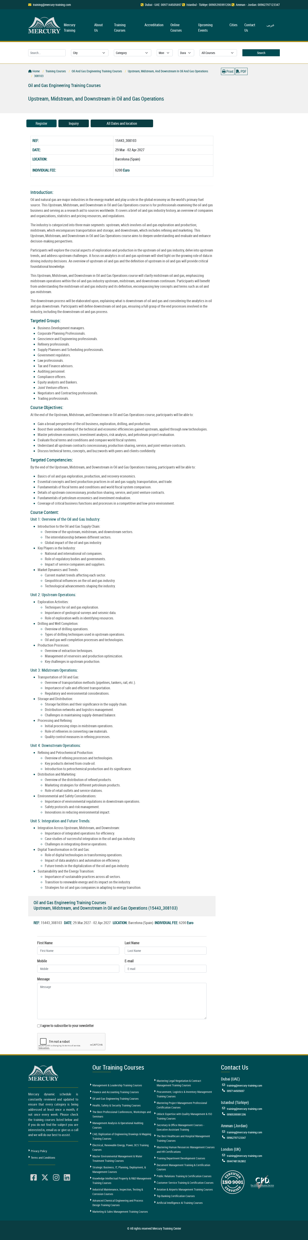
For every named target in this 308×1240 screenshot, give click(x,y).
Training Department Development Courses (181, 1158)
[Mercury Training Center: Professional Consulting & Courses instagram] (56, 1177)
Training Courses (120, 27)
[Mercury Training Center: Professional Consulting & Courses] (45, 24)
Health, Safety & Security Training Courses (116, 1105)
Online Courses (176, 27)
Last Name (132, 942)
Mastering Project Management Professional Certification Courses (182, 1105)
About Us (98, 27)
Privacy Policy (39, 1151)
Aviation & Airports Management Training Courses (185, 1189)
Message (43, 978)
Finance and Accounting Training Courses (115, 1092)
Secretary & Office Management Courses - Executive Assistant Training (180, 1127)
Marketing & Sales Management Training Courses (120, 1211)
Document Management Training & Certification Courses (183, 1167)
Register (41, 123)
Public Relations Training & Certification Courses (184, 1176)
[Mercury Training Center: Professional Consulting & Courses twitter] (44, 1177)
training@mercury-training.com (52, 4)
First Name (45, 942)
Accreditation (154, 24)
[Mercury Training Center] (44, 1073)
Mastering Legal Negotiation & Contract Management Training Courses (179, 1083)
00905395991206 (236, 1114)
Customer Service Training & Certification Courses (185, 1183)
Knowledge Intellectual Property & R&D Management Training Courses (121, 1180)
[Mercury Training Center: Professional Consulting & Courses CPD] (262, 1181)
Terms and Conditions (43, 1157)
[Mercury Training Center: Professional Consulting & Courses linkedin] (67, 1177)
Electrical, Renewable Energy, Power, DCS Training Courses (120, 1147)
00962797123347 (236, 1138)
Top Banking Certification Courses (176, 1196)
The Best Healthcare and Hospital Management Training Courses (183, 1138)
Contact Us (249, 27)
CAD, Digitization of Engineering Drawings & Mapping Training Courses (121, 1136)
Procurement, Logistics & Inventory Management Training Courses (184, 1094)
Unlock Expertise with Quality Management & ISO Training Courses (184, 1116)
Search (261, 53)
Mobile (42, 960)
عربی (271, 24)
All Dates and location (122, 123)
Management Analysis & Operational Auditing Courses (117, 1125)
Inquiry (74, 123)
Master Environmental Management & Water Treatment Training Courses (117, 1158)
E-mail (129, 960)
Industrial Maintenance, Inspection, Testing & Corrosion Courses (117, 1191)
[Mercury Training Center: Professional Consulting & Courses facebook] (33, 1177)
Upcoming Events (205, 27)
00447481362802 (236, 1161)
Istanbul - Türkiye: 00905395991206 (208, 4)
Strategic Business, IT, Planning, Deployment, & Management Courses (119, 1169)
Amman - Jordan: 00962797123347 (258, 4)
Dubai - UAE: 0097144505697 (163, 4)
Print (229, 71)
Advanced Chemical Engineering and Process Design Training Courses (117, 1202)
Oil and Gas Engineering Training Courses (115, 1098)
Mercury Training (69, 27)
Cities (233, 24)
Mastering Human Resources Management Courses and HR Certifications (186, 1149)
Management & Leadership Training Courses (117, 1085)
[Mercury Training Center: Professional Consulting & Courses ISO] (232, 1181)
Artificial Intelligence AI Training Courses (180, 1203)
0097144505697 (235, 1091)
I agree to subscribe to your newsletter (67, 1025)
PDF (243, 71)
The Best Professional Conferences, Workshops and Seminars (121, 1114)
